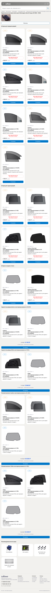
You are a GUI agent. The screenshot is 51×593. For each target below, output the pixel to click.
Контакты (42, 582)
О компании (34, 577)
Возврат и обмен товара (45, 581)
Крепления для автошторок (23, 581)
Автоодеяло (20, 580)
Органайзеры (20, 578)
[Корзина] (47, 4)
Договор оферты (43, 578)
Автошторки (8, 11)
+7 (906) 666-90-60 (6, 584)
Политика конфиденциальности (44, 590)
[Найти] (48, 8)
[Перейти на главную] (4, 576)
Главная (3, 11)
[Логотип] (8, 3)
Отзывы (33, 581)
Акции (41, 577)
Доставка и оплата (43, 580)
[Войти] (45, 4)
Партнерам (34, 578)
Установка (34, 580)
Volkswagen (14, 11)
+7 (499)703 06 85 (5, 581)
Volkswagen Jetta (21, 11)
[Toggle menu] (3, 4)
